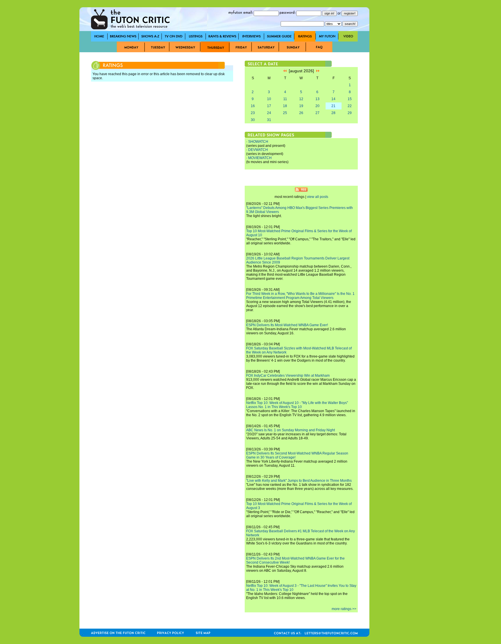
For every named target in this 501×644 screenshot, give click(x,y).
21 (333, 106)
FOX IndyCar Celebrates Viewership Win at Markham (288, 376)
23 (253, 113)
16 (253, 106)
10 (269, 99)
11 (285, 99)
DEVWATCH (258, 150)
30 (253, 120)
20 (317, 106)
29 (350, 113)
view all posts (317, 197)
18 (285, 106)
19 (301, 106)
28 (333, 113)
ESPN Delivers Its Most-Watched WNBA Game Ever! (287, 325)
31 (269, 120)
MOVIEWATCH (260, 158)
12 (301, 99)
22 (350, 106)
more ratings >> (344, 609)
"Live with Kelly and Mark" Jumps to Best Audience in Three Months (299, 481)
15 (350, 99)
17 (269, 106)
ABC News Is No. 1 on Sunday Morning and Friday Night (290, 430)
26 (301, 113)
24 (269, 113)
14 (333, 99)
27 (317, 113)
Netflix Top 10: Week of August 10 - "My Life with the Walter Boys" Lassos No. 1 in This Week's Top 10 (297, 405)
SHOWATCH (258, 142)
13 (317, 99)
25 (285, 113)
